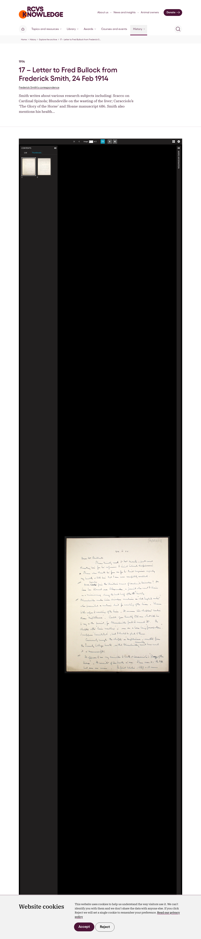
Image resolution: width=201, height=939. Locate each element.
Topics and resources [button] (45, 29)
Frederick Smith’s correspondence (39, 87)
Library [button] (71, 29)
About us (102, 12)
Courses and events (114, 29)
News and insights (125, 12)
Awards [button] (88, 29)
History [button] (137, 29)
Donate (171, 12)
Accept (84, 926)
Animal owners (150, 12)
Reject (105, 927)
